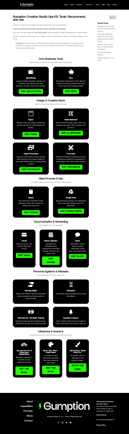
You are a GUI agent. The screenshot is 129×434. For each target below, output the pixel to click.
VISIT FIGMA (30, 134)
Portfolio (28, 411)
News (30, 416)
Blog (108, 5)
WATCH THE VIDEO (77, 367)
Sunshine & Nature (71, 318)
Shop (97, 5)
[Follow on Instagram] (62, 422)
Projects (79, 5)
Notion (30, 198)
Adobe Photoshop (31, 154)
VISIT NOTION (31, 213)
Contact (114, 5)
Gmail (24, 241)
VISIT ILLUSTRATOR (71, 133)
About (72, 5)
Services (89, 5)
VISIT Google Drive (71, 211)
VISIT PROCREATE (71, 167)
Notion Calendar (51, 241)
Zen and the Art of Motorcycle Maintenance (24, 352)
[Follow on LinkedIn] (66, 422)
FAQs (103, 5)
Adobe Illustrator (71, 120)
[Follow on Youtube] (70, 422)
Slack (77, 241)
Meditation (71, 291)
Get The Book (24, 371)
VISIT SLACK (77, 256)
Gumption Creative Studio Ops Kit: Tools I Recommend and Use (106, 29)
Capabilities (26, 406)
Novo (71, 78)
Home (66, 5)
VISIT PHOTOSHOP (30, 169)
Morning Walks (31, 291)
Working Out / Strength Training (31, 318)
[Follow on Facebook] (58, 422)
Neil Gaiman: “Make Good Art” (77, 352)
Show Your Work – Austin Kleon (51, 352)
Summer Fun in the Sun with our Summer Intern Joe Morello (105, 47)
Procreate (71, 154)
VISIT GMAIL (24, 255)
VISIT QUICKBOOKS (31, 91)
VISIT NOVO (71, 91)
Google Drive (71, 198)
